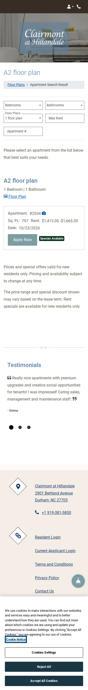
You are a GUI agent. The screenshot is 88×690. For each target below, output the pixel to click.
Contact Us (44, 591)
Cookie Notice (16, 639)
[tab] (11, 427)
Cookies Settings (44, 652)
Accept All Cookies (43, 681)
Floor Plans (16, 85)
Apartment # (16, 131)
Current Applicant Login (55, 550)
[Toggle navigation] (9, 6)
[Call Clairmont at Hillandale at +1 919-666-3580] (79, 6)
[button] (70, 6)
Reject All (44, 667)
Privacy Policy (47, 577)
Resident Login (48, 537)
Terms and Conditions (54, 564)
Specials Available (51, 238)
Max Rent (56, 118)
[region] (44, 643)
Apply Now (25, 239)
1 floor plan (14, 117)
